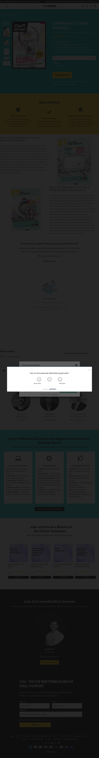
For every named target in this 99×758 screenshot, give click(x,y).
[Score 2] (49, 379)
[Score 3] (60, 379)
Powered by (46, 389)
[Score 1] (39, 379)
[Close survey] (89, 370)
